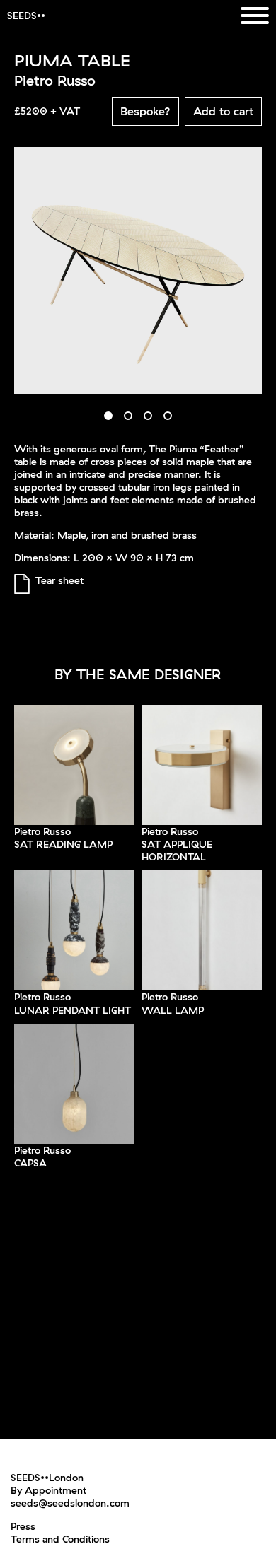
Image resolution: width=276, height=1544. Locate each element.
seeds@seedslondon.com (70, 1503)
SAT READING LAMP (63, 844)
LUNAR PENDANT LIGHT (72, 1010)
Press (23, 1526)
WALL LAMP (173, 1010)
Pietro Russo (42, 831)
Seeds (22, 15)
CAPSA (30, 1163)
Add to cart (223, 111)
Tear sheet (59, 580)
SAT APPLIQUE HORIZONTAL (177, 850)
